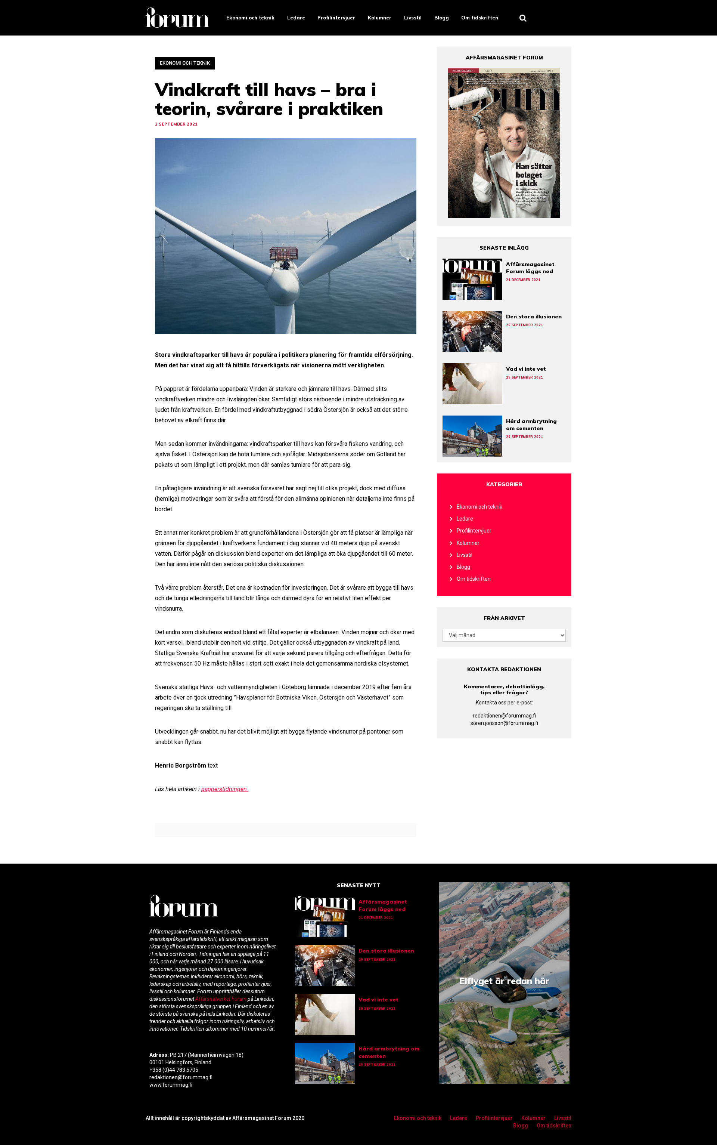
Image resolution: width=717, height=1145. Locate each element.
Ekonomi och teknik (250, 18)
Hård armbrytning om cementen (531, 425)
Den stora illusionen (534, 316)
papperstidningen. (224, 789)
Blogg (441, 18)
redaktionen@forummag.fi (504, 716)
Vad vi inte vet (526, 368)
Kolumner (379, 18)
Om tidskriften (479, 18)
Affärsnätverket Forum (221, 999)
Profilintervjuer (336, 18)
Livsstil (413, 18)
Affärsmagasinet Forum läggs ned (530, 268)
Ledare (296, 18)
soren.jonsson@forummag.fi (504, 723)
